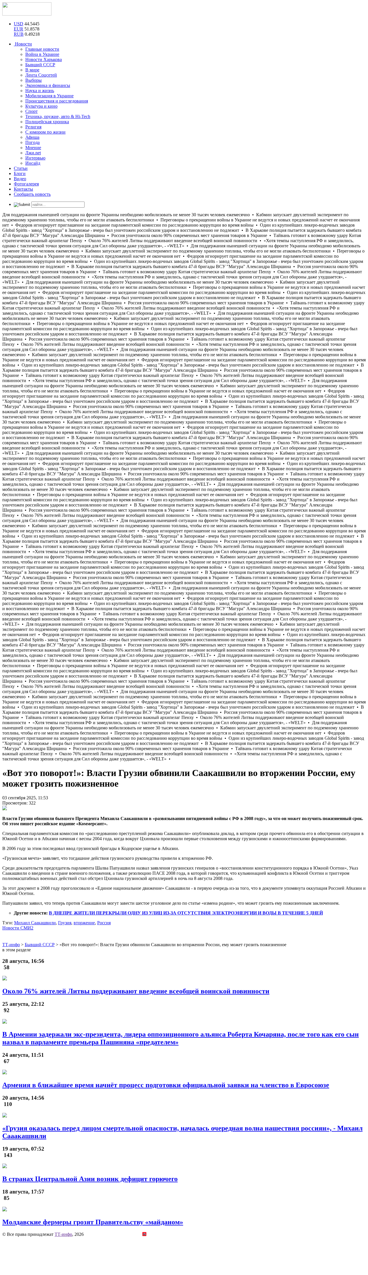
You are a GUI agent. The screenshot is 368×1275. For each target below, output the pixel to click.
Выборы (33, 80)
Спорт (31, 111)
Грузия (64, 922)
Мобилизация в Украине (49, 95)
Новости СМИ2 (17, 927)
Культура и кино (41, 106)
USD (18, 23)
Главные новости (42, 49)
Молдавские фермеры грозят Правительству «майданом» (92, 1222)
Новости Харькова (43, 59)
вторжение (84, 922)
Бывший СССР (40, 64)
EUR (18, 28)
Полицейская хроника (47, 121)
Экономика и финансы (47, 85)
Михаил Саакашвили (35, 922)
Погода (32, 142)
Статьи (21, 168)
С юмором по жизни (45, 132)
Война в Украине (42, 54)
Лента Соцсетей (41, 75)
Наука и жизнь (39, 90)
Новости (23, 43)
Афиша (32, 137)
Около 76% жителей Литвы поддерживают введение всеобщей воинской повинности (135, 991)
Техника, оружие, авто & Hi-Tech (57, 116)
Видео (20, 178)
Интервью (35, 157)
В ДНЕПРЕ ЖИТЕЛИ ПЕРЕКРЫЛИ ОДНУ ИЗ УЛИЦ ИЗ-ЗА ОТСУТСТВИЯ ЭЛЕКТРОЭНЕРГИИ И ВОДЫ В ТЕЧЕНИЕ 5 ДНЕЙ (186, 912)
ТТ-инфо (63, 1234)
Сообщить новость (32, 194)
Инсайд (32, 163)
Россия (104, 922)
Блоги (20, 173)
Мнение (33, 147)
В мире (32, 69)
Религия (33, 126)
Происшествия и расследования (56, 100)
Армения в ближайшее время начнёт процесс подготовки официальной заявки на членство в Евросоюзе (165, 1085)
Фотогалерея (26, 183)
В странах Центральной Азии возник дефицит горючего (90, 1179)
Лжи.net (33, 152)
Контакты (23, 189)
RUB (19, 34)
